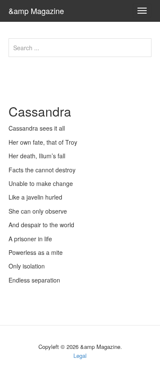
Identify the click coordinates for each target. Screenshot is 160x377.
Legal (80, 355)
